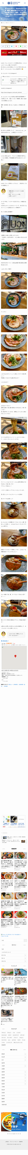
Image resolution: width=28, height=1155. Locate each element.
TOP (3, 949)
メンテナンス (9, 1042)
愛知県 (3, 1054)
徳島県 (3, 1077)
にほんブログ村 (4, 936)
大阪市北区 (4, 1104)
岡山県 (3, 1089)
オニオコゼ (4, 1035)
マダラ (19, 1040)
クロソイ (16, 1037)
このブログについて (6, 952)
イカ (14, 1032)
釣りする (4, 955)
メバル (3, 1042)
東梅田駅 (16, 684)
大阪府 (3, 1065)
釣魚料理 (3, 1045)
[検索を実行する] (25, 940)
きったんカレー (5, 641)
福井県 (3, 1063)
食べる (3, 958)
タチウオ (14, 1040)
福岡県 (3, 1101)
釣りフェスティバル (18, 1042)
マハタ (23, 1040)
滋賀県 (3, 1071)
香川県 (3, 1095)
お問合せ (7, 1141)
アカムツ (9, 1032)
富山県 (3, 1057)
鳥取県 (3, 1080)
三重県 (3, 1086)
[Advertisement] (14, 752)
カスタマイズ (16, 1035)
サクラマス (4, 1040)
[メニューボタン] (25, 3)
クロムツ (21, 1037)
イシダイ (18, 1032)
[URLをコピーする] (25, 46)
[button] (3, 46)
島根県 (3, 1083)
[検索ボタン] (3, 3)
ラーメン (4, 18)
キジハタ (3, 1037)
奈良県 (3, 1074)
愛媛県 (3, 1098)
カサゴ (9, 1035)
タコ (9, 1040)
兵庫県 (3, 1068)
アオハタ (3, 1032)
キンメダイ (9, 1037)
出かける (4, 961)
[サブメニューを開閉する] (25, 955)
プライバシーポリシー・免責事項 (16, 1141)
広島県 (3, 1092)
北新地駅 (6, 686)
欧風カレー (11, 684)
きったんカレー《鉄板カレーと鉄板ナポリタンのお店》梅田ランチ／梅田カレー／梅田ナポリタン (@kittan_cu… (18, 81)
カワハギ (22, 1035)
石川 (3, 1060)
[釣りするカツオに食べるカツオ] (14, 3)
